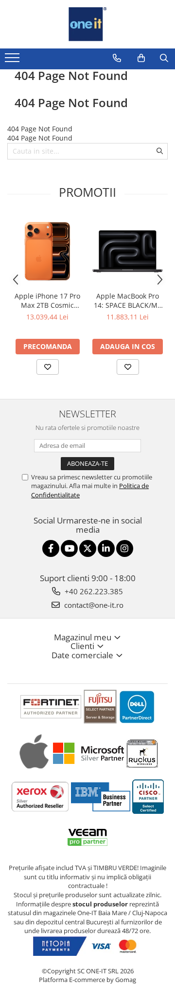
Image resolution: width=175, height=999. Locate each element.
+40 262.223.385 (93, 591)
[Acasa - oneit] (87, 24)
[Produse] (13, 60)
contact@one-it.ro (92, 605)
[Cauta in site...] (164, 58)
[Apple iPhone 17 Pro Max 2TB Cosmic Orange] (47, 251)
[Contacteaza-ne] (117, 58)
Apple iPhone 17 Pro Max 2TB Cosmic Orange (47, 300)
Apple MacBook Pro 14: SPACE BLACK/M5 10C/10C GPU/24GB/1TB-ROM (127, 300)
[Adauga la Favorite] (47, 367)
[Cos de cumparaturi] (141, 58)
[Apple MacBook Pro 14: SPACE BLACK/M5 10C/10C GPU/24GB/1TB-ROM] (127, 251)
